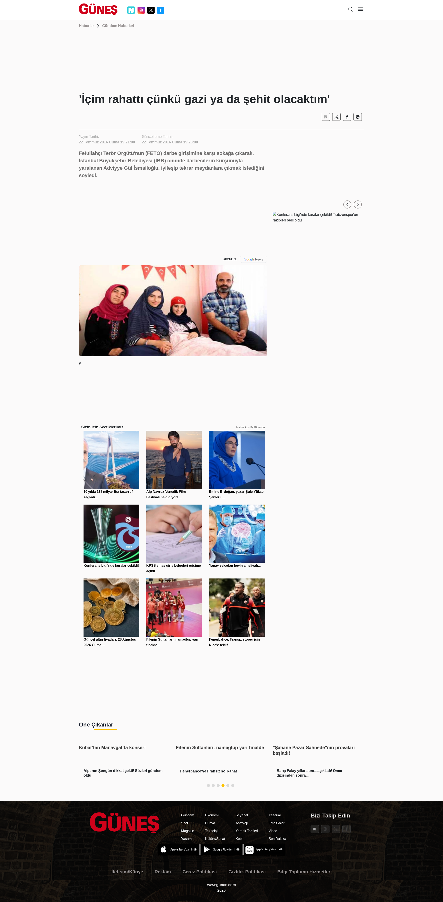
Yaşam (186, 839)
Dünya (210, 823)
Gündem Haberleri (118, 26)
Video (273, 831)
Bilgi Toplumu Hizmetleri (304, 871)
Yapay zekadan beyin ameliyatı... (235, 565)
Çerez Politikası (200, 871)
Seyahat (242, 815)
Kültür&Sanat (215, 839)
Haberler (86, 26)
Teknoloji (211, 831)
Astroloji (242, 823)
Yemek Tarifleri (247, 831)
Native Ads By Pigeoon (250, 427)
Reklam (163, 871)
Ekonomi (212, 815)
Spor (184, 823)
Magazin (187, 831)
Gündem (187, 815)
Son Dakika (277, 839)
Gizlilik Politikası (247, 871)
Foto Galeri (277, 823)
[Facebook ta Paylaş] (347, 117)
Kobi (239, 839)
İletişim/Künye (127, 871)
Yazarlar (275, 815)
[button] (347, 204)
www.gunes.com (221, 885)
